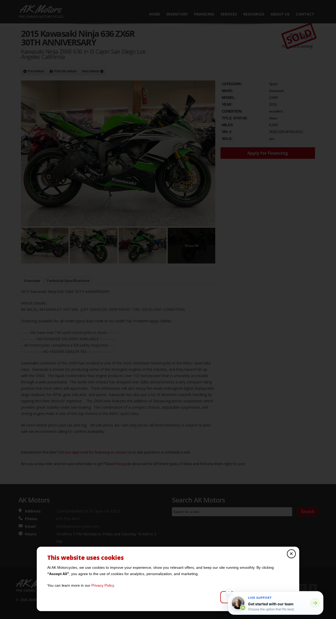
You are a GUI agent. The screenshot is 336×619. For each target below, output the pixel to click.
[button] (229, 592)
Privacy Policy (102, 585)
